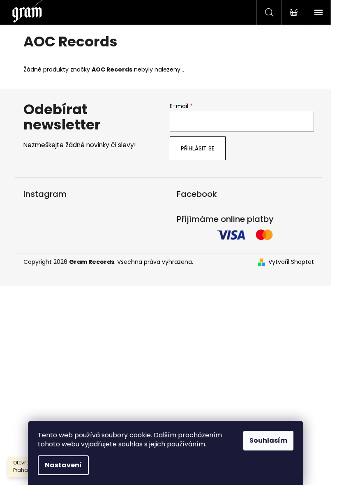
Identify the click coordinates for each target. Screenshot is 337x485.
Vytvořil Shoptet (291, 262)
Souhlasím (268, 440)
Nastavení (63, 465)
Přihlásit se (198, 148)
